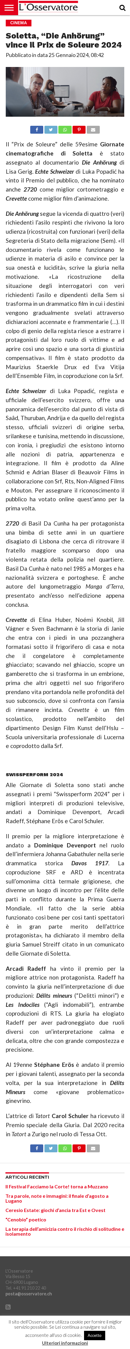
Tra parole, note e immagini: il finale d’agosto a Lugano (57, 1198)
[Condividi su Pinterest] (79, 128)
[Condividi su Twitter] (50, 128)
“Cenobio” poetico (25, 1219)
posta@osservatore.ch (28, 1293)
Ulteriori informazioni (65, 1343)
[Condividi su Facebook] (36, 128)
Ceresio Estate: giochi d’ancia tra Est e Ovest (55, 1210)
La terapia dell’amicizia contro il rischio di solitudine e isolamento (64, 1231)
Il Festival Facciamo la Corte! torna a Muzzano (56, 1186)
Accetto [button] (95, 1335)
